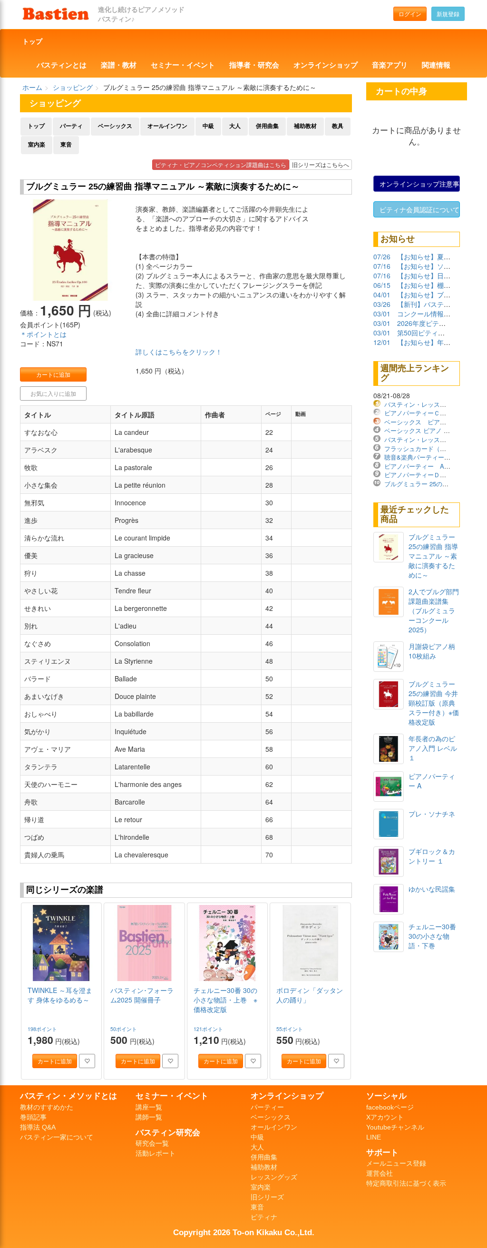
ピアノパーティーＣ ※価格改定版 (432, 412)
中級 (208, 126)
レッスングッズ (274, 1177)
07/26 (381, 256)
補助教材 (305, 126)
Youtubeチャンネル (395, 1127)
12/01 (381, 342)
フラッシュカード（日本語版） (427, 448)
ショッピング (73, 87)
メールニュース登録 (396, 1163)
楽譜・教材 (118, 65)
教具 (337, 126)
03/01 (381, 313)
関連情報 (436, 65)
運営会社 (379, 1173)
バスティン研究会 (168, 1132)
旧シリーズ (267, 1197)
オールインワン (167, 126)
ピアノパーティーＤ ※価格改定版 (432, 474)
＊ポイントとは (43, 334)
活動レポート (155, 1153)
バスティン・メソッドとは (68, 1096)
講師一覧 (149, 1117)
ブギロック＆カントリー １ (432, 855)
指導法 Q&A (38, 1127)
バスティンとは (62, 65)
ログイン (410, 14)
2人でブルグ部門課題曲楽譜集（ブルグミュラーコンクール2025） (434, 610)
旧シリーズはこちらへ (320, 164)
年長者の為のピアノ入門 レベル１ (433, 748)
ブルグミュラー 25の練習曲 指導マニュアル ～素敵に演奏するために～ (433, 556)
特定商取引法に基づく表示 (406, 1183)
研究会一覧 (152, 1143)
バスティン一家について (56, 1137)
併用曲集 (267, 126)
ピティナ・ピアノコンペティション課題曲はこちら (220, 164)
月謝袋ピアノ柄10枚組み (432, 650)
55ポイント (290, 1028)
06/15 (381, 285)
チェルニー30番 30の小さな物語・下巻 (432, 936)
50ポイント (124, 1028)
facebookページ (390, 1107)
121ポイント (209, 1028)
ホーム (32, 87)
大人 (235, 126)
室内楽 (36, 144)
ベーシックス (115, 126)
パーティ (71, 126)
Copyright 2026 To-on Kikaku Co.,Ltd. (243, 1232)
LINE (373, 1137)
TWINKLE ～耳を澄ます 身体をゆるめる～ (60, 994)
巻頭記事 (33, 1117)
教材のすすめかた (46, 1107)
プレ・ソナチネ (432, 813)
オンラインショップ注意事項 (420, 183)
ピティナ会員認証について (419, 209)
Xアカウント (385, 1117)
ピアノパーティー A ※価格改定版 (434, 466)
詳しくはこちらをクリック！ (179, 351)
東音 (66, 144)
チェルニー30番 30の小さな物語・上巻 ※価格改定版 (225, 999)
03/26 (381, 304)
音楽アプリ (390, 65)
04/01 (381, 294)
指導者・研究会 (254, 65)
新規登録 (448, 14)
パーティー (267, 1107)
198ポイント (43, 1028)
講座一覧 (149, 1107)
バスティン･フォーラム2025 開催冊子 (142, 994)
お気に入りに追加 (53, 393)
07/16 (381, 266)
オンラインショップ (325, 65)
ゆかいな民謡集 (432, 889)
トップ (32, 41)
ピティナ (264, 1217)
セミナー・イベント (183, 65)
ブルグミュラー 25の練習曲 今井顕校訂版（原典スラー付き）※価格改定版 (434, 703)
